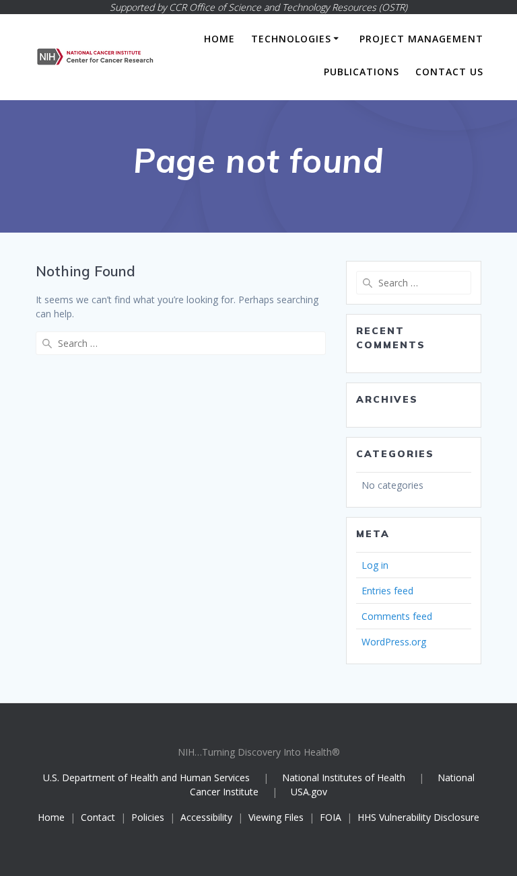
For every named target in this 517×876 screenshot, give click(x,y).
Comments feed (396, 616)
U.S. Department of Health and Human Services (146, 777)
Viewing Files (276, 817)
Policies (147, 817)
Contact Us (449, 71)
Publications (361, 71)
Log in (374, 565)
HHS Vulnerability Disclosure (418, 817)
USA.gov (309, 791)
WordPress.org (393, 641)
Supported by (258, 7)
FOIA (330, 817)
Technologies (291, 38)
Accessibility (206, 817)
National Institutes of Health (345, 777)
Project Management (421, 38)
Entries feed (387, 590)
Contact (98, 817)
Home (219, 38)
